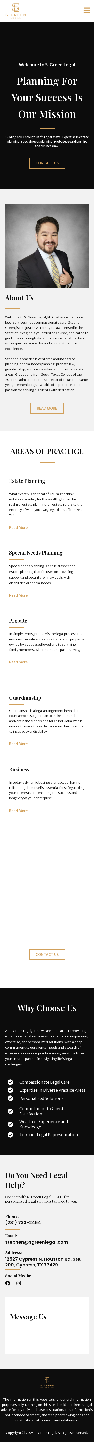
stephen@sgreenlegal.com (36, 1242)
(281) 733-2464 (23, 1222)
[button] (86, 11)
